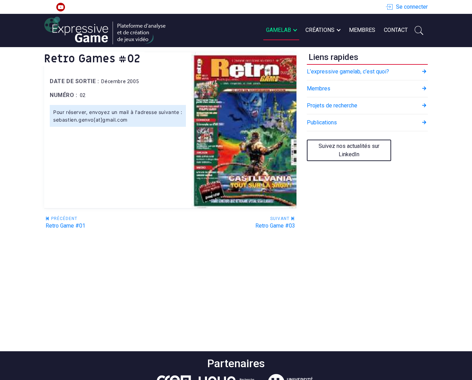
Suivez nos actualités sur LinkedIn (349, 150)
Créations (319, 30)
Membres (362, 30)
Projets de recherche (332, 105)
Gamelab (278, 30)
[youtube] (60, 7)
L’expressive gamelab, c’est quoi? (348, 71)
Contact (396, 30)
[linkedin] (48, 7)
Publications (322, 122)
